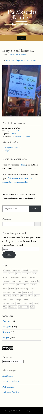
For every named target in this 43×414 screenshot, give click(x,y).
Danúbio (32, 278)
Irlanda (12, 285)
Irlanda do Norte (22, 285)
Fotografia (7, 326)
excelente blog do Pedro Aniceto (20, 60)
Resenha (6, 332)
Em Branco (7, 376)
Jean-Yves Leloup (22, 289)
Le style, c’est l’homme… (24, 136)
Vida (5, 307)
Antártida (25, 270)
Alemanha (6, 270)
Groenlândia (35, 281)
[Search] (37, 224)
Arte (4, 274)
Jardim (11, 289)
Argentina (34, 270)
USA (36, 303)
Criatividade (14, 278)
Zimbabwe (13, 307)
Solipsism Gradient (11, 392)
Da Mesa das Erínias (21, 15)
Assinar (35, 208)
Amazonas (16, 270)
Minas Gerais (27, 292)
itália (5, 289)
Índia (32, 307)
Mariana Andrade (10, 381)
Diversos (20, 131)
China (5, 278)
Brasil (18, 274)
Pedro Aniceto (9, 387)
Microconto (17, 292)
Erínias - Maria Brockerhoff (17, 54)
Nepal (30, 296)
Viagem (5, 337)
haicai (5, 285)
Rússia (26, 300)
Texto (18, 303)
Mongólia (6, 296)
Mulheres (15, 296)
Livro (32, 289)
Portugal (18, 300)
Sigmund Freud (8, 303)
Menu (22, 38)
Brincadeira (26, 274)
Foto (19, 281)
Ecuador (6, 281)
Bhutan (11, 274)
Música (23, 296)
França (26, 281)
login (23, 164)
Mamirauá (6, 292)
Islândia (33, 285)
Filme (13, 281)
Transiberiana (27, 303)
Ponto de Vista (8, 300)
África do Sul (23, 307)
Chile (35, 274)
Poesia (37, 296)
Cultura (13, 134)
